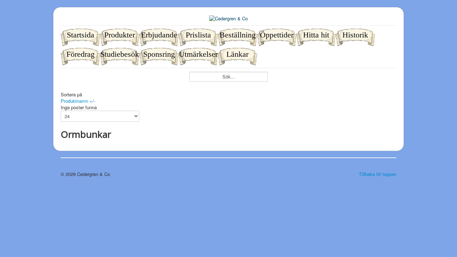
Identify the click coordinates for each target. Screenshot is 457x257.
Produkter (119, 34)
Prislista (198, 34)
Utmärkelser (198, 54)
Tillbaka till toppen (377, 174)
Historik (355, 34)
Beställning (238, 34)
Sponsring (159, 54)
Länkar (237, 54)
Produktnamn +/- (78, 100)
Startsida (80, 34)
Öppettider (276, 34)
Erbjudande (159, 34)
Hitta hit (316, 34)
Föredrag (80, 54)
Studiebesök (119, 54)
